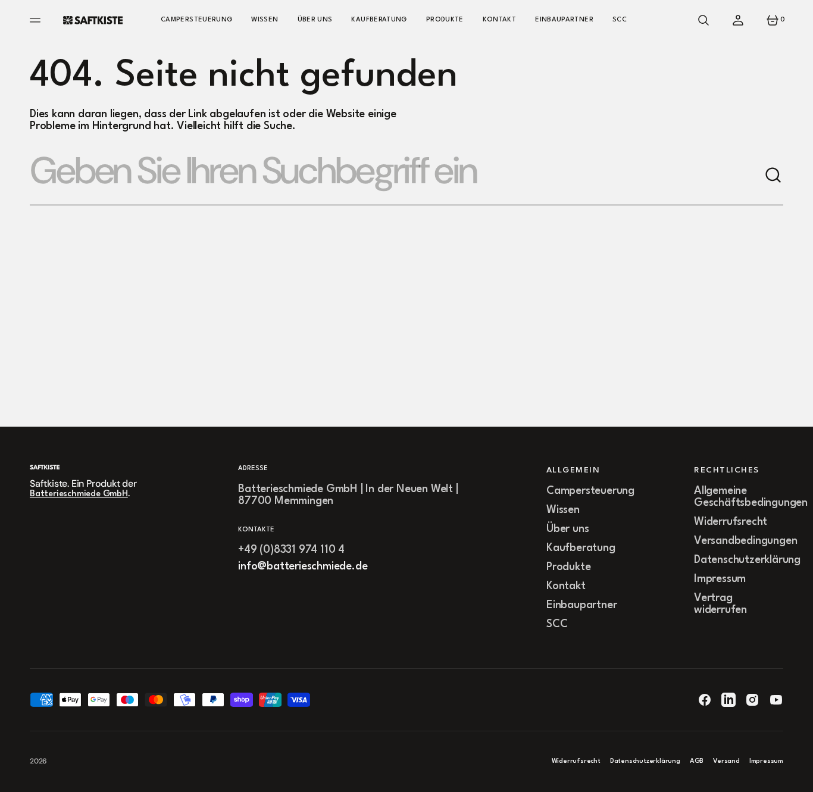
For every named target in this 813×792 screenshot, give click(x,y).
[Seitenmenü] (37, 20)
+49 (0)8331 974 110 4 (291, 549)
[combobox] (397, 175)
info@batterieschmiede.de (302, 566)
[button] (703, 20)
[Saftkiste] (93, 20)
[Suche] (773, 175)
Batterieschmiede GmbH (79, 494)
